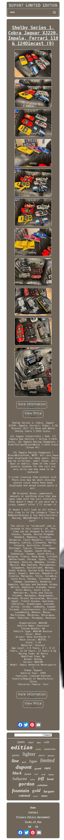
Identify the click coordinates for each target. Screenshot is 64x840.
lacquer (49, 791)
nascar (35, 796)
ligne (33, 761)
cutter (32, 779)
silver (39, 743)
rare (47, 768)
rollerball (24, 795)
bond (50, 779)
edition (22, 747)
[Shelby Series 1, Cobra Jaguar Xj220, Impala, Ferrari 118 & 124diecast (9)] (33, 64)
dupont (24, 767)
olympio (51, 774)
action (38, 749)
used (36, 774)
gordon (26, 784)
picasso (51, 755)
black (17, 773)
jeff (41, 778)
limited (47, 760)
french (28, 774)
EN (29, 826)
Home (33, 807)
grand (38, 768)
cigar (31, 742)
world (43, 774)
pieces (42, 755)
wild (46, 742)
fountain (20, 790)
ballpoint (20, 779)
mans (44, 795)
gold (36, 790)
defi (24, 762)
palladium (43, 785)
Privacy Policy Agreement (33, 817)
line (15, 760)
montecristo (49, 749)
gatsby (15, 755)
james (21, 742)
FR (36, 826)
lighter (29, 754)
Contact (33, 812)
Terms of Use (33, 821)
